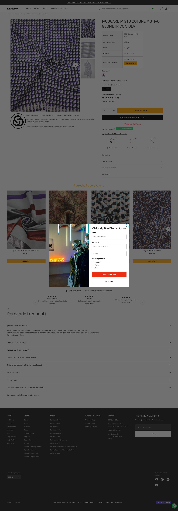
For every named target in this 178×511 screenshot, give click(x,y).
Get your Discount (109, 274)
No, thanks (109, 281)
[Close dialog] (126, 226)
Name (94, 233)
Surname (95, 242)
